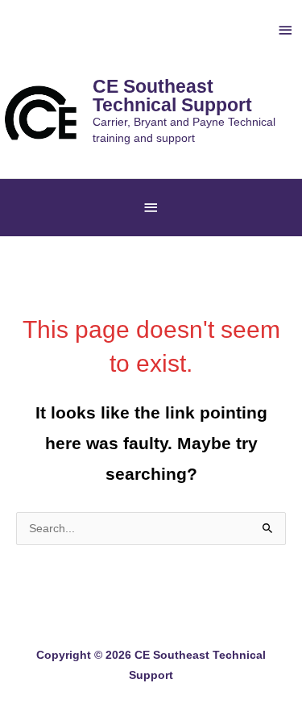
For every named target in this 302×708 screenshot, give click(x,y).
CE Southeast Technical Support (172, 95)
